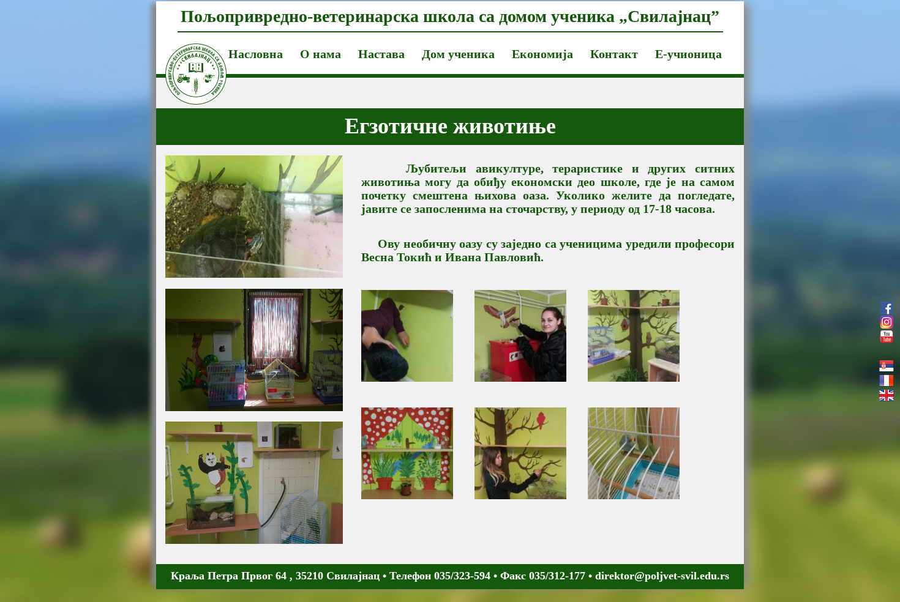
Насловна (255, 54)
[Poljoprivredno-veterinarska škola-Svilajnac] (186, 58)
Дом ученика (458, 54)
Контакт (614, 54)
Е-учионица (688, 54)
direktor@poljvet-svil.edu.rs (662, 576)
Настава (381, 54)
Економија (542, 54)
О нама (320, 54)
